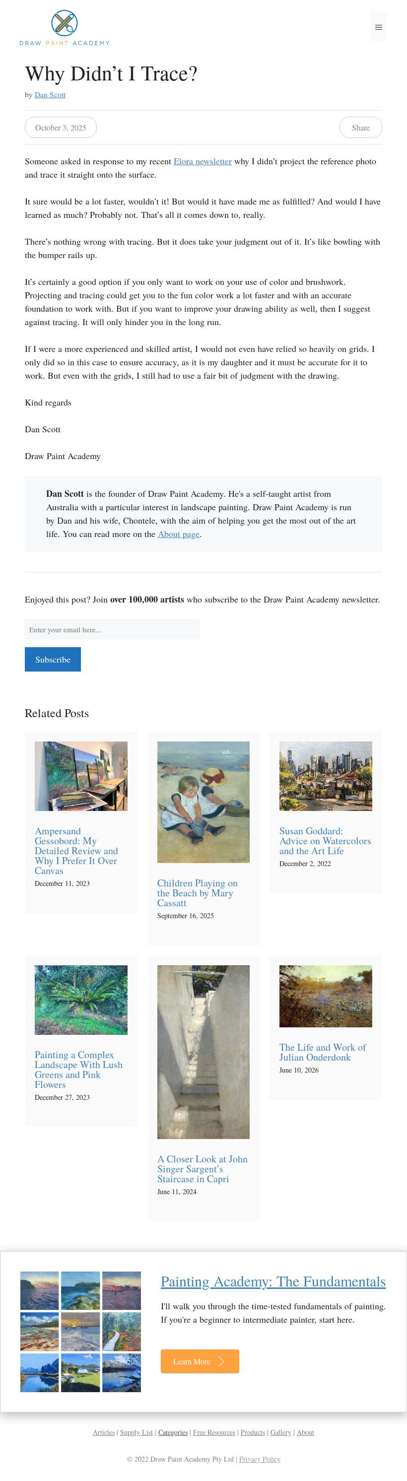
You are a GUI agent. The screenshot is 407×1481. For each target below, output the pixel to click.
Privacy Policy (259, 1459)
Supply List (136, 1432)
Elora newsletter (203, 161)
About (305, 1432)
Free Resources (214, 1432)
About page (179, 533)
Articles (104, 1432)
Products (253, 1432)
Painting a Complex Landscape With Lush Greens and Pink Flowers (79, 1069)
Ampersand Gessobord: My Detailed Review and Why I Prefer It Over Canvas (76, 850)
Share (361, 127)
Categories (173, 1432)
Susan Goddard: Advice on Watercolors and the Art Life (325, 840)
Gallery (281, 1432)
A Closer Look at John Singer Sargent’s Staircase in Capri (202, 1168)
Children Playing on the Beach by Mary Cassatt (197, 892)
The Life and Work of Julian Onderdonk (322, 1052)
